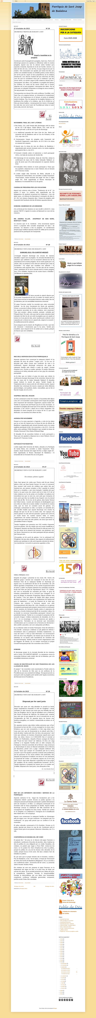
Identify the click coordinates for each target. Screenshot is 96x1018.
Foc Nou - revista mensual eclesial (67, 928)
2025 (61, 940)
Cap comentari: (28, 461)
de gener (63, 988)
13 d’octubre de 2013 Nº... (69, 972)
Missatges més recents (19, 886)
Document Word (62, 123)
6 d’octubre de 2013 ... (69, 973)
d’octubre (63, 967)
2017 (61, 954)
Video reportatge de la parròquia (66, 920)
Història (56, 19)
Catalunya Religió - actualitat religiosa (68, 925)
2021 (61, 947)
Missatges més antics (49, 886)
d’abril (62, 983)
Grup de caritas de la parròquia (34, 19)
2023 (61, 944)
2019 (61, 951)
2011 (61, 992)
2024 (61, 942)
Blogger (55, 1008)
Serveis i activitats (77, 19)
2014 (61, 960)
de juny (62, 979)
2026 (61, 939)
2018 (61, 953)
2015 (61, 958)
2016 (61, 956)
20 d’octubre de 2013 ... (69, 970)
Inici (14, 19)
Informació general (48, 19)
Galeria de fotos (20, 19)
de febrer (63, 986)
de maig (63, 981)
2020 (61, 949)
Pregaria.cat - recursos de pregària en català (69, 931)
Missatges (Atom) (23, 888)
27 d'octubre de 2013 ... (69, 968)
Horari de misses (17, 22)
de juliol (63, 977)
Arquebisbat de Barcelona (65, 922)
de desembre (64, 963)
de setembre (64, 976)
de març (63, 984)
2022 (61, 946)
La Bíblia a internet (64, 929)
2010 (61, 993)
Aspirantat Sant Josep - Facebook (67, 923)
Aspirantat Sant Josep (64, 919)
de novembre (64, 965)
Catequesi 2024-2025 (66, 19)
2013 (61, 961)
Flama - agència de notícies (65, 926)
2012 (61, 990)
